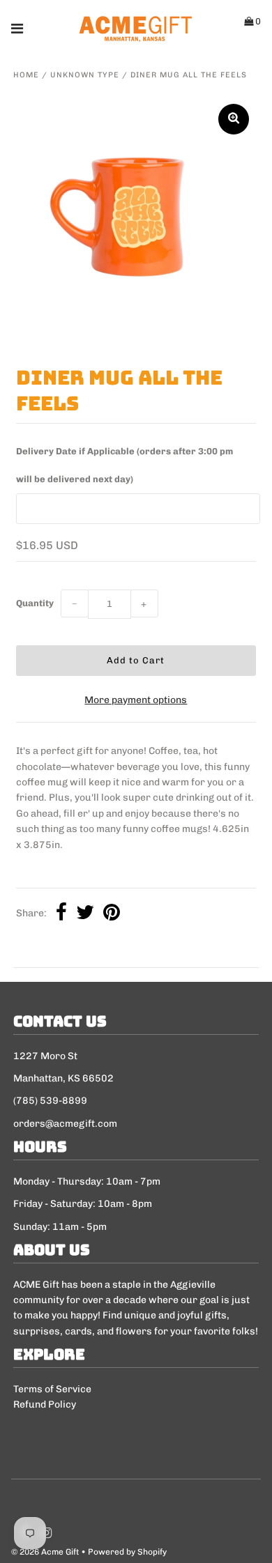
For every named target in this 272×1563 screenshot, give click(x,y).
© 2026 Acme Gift (45, 1552)
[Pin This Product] (111, 913)
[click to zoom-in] (233, 119)
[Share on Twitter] (85, 913)
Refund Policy (44, 1404)
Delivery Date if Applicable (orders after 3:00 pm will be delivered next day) (124, 465)
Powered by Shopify (127, 1552)
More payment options (135, 700)
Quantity (35, 603)
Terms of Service (52, 1389)
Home (26, 74)
